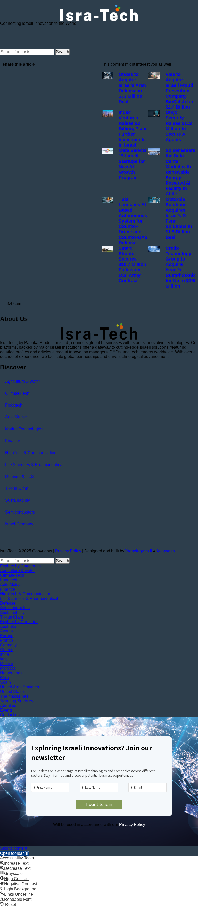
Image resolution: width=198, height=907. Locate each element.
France (6, 640)
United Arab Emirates (19, 687)
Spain (5, 682)
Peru (4, 677)
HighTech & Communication (30, 453)
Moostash (166, 551)
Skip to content (13, 848)
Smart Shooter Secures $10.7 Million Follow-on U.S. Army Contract (132, 264)
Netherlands (11, 673)
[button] (14, 853)
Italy (3, 659)
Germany (8, 645)
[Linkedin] (48, 37)
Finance (12, 441)
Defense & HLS (19, 476)
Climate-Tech (17, 393)
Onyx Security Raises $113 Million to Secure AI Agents (179, 126)
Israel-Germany (19, 524)
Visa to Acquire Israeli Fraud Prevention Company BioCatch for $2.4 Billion (179, 91)
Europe (6, 636)
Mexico (6, 663)
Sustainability (17, 500)
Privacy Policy (68, 551)
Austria (6, 631)
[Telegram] (34, 37)
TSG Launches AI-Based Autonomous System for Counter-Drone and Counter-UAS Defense (133, 221)
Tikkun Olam (16, 488)
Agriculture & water (22, 381)
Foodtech (13, 405)
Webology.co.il (138, 551)
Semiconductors (20, 512)
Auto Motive (16, 417)
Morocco (8, 668)
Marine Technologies (24, 429)
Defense (7, 603)
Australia (8, 626)
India (4, 654)
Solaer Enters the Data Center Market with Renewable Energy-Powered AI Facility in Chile (180, 172)
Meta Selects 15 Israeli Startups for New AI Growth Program (133, 164)
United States (12, 691)
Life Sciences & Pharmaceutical (34, 464)
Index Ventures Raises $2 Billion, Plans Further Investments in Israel (133, 129)
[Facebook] (6, 37)
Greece (6, 649)
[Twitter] (20, 37)
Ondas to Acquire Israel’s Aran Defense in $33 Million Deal (132, 88)
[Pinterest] (62, 37)
